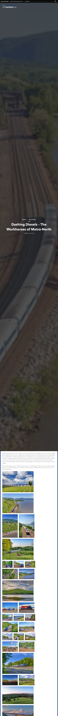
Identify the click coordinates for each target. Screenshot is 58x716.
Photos (24, 219)
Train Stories (32, 219)
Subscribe (27, 1)
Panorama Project (5, 1)
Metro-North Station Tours (16, 1)
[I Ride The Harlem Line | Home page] (9, 7)
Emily (26, 233)
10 (29, 221)
